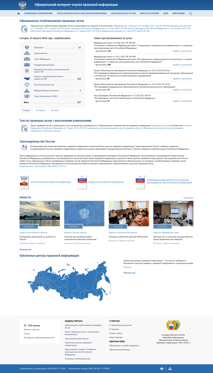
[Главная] (18, 13)
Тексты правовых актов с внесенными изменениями (81, 13)
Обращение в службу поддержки (124, 345)
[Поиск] (190, 13)
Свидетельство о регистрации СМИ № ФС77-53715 (43, 166)
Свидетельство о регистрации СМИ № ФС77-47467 (43, 368)
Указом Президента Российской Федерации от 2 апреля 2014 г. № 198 (67, 31)
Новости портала (37, 243)
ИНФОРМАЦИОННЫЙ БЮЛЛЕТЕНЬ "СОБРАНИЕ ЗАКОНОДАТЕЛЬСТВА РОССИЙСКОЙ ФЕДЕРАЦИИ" (169, 181)
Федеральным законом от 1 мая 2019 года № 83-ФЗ (125, 31)
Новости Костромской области (33, 232)
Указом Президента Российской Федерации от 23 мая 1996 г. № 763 (95, 28)
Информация (178, 13)
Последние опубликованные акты (39, 337)
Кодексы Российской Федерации (106, 182)
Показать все (25, 249)
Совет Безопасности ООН (45, 96)
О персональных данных (120, 325)
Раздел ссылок (115, 333)
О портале (114, 329)
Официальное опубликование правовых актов (52, 21)
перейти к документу (182, 51)
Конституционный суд (44, 84)
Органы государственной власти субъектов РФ (48, 77)
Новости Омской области (75, 232)
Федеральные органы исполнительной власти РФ (51, 70)
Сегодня (26, 110)
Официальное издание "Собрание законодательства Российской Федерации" (80, 352)
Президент (39, 47)
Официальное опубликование (38, 13)
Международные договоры (46, 90)
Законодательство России (123, 13)
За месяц (55, 110)
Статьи (27, 333)
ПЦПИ (165, 13)
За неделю (40, 110)
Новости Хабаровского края (166, 232)
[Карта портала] (170, 368)
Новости (25, 197)
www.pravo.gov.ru (161, 125)
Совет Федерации (42, 59)
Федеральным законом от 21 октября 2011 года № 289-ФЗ (142, 25)
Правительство (41, 53)
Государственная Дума (44, 65)
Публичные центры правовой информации (49, 256)
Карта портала (116, 337)
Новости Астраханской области (123, 232)
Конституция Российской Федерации (51, 182)
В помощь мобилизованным (77, 358)
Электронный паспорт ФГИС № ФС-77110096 (88, 368)
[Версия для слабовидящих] (162, 369)
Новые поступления (149, 13)
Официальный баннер (119, 349)
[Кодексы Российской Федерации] (82, 182)
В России (128, 267)
